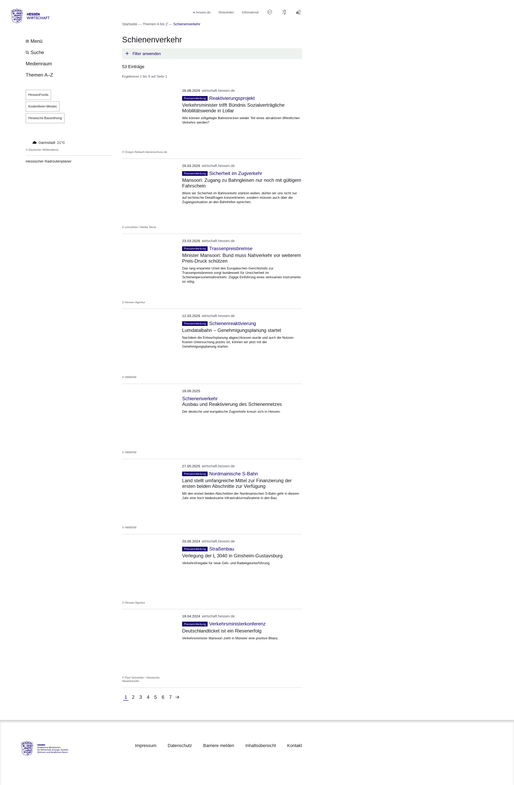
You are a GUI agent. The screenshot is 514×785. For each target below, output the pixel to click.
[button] (212, 54)
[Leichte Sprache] (270, 12)
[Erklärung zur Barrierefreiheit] (299, 12)
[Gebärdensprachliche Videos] (284, 12)
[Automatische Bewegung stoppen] (28, 142)
